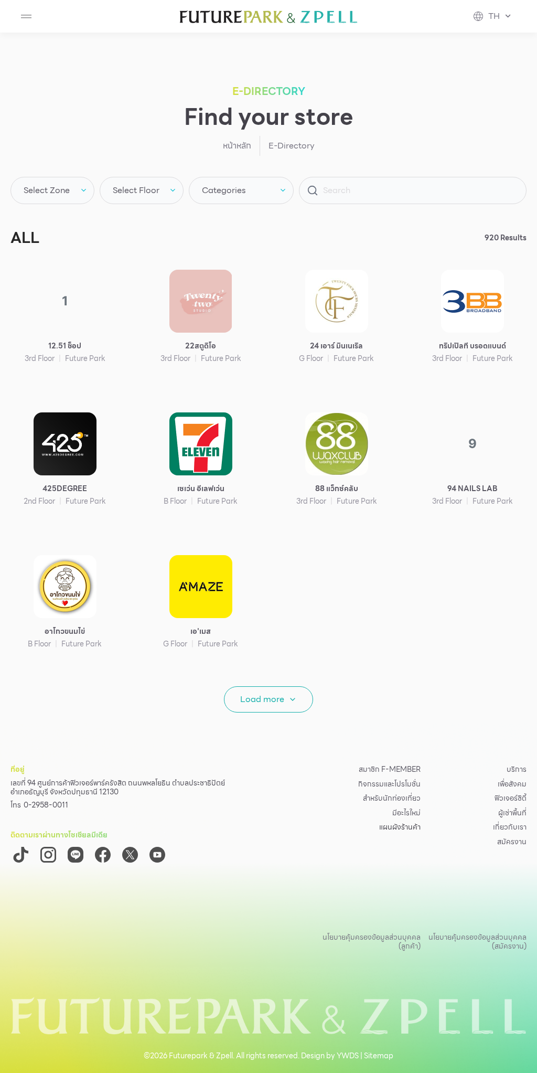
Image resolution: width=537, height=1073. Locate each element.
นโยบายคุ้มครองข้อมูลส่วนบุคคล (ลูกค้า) (372, 941)
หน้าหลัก (237, 145)
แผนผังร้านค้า (400, 827)
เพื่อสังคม (512, 784)
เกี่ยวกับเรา (510, 827)
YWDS (348, 1055)
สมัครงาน (512, 842)
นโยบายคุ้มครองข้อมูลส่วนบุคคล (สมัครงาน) (477, 941)
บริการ (517, 769)
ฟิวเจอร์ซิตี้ (511, 798)
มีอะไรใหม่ (406, 813)
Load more (262, 699)
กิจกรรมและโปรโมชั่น (389, 784)
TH (494, 16)
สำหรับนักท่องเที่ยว (392, 798)
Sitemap (378, 1055)
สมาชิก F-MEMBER (390, 769)
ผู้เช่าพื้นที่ (512, 813)
